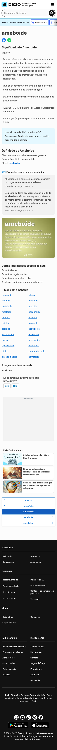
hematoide (34, 357)
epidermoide (8, 345)
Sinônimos (35, 556)
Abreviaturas (8, 657)
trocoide (33, 306)
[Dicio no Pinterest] (34, 717)
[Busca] (52, 13)
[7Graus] (20, 733)
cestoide (33, 317)
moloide (6, 317)
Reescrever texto (10, 579)
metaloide (7, 306)
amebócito (29, 506)
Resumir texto (9, 598)
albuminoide (8, 334)
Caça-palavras (9, 622)
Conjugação (8, 562)
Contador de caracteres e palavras (42, 592)
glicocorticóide (9, 357)
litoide (5, 351)
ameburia (28, 517)
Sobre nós (35, 680)
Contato (34, 657)
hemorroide (34, 340)
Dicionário (7, 556)
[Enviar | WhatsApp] (9, 40)
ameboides (14, 163)
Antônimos (35, 562)
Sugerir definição (38, 663)
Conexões (35, 617)
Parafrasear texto (10, 586)
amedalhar (28, 523)
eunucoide (34, 334)
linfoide (5, 323)
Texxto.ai (34, 599)
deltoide (6, 328)
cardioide (33, 300)
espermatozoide (37, 351)
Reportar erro (36, 652)
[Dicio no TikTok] (28, 717)
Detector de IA (37, 579)
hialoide (6, 300)
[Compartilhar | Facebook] (4, 40)
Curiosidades (8, 663)
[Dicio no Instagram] (16, 717)
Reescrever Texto (14, 136)
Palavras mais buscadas (14, 646)
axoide (5, 340)
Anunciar (34, 674)
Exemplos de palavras (12, 652)
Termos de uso (37, 646)
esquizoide (34, 328)
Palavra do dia (9, 669)
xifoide (32, 295)
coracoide (7, 295)
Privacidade (35, 669)
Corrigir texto (8, 592)
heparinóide (34, 312)
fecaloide (6, 312)
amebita (28, 500)
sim (7, 386)
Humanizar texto (38, 585)
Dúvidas (6, 674)
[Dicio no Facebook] (40, 717)
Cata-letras (7, 617)
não (15, 386)
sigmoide (33, 323)
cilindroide (34, 345)
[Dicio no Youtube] (22, 717)
